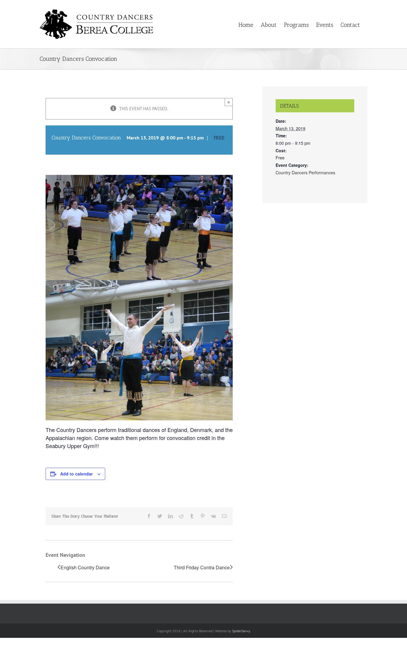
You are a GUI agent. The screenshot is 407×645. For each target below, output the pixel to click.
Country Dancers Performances (305, 172)
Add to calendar (76, 474)
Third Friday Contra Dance (202, 567)
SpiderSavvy (241, 631)
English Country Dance (85, 567)
